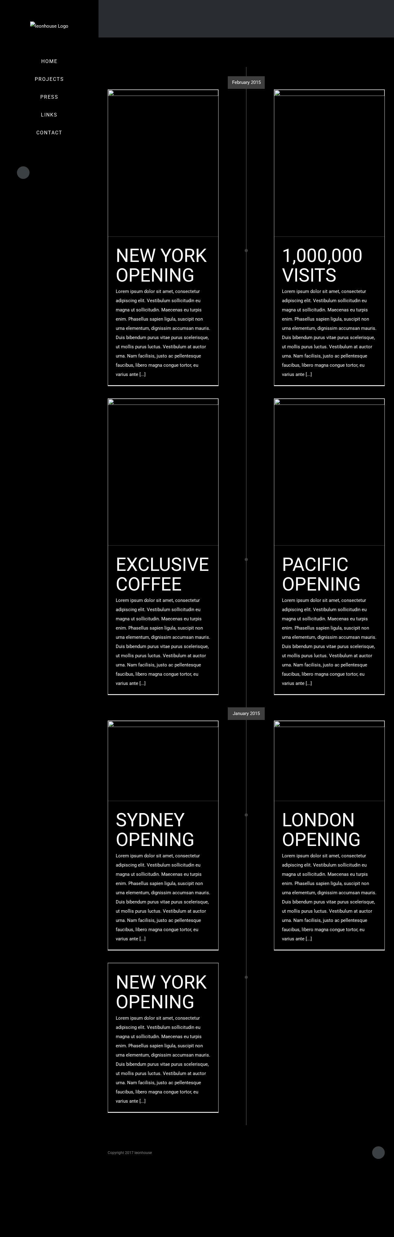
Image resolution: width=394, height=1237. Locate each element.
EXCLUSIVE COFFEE (162, 574)
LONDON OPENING (321, 830)
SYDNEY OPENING (155, 830)
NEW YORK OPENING (161, 265)
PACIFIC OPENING (321, 574)
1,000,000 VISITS (322, 265)
